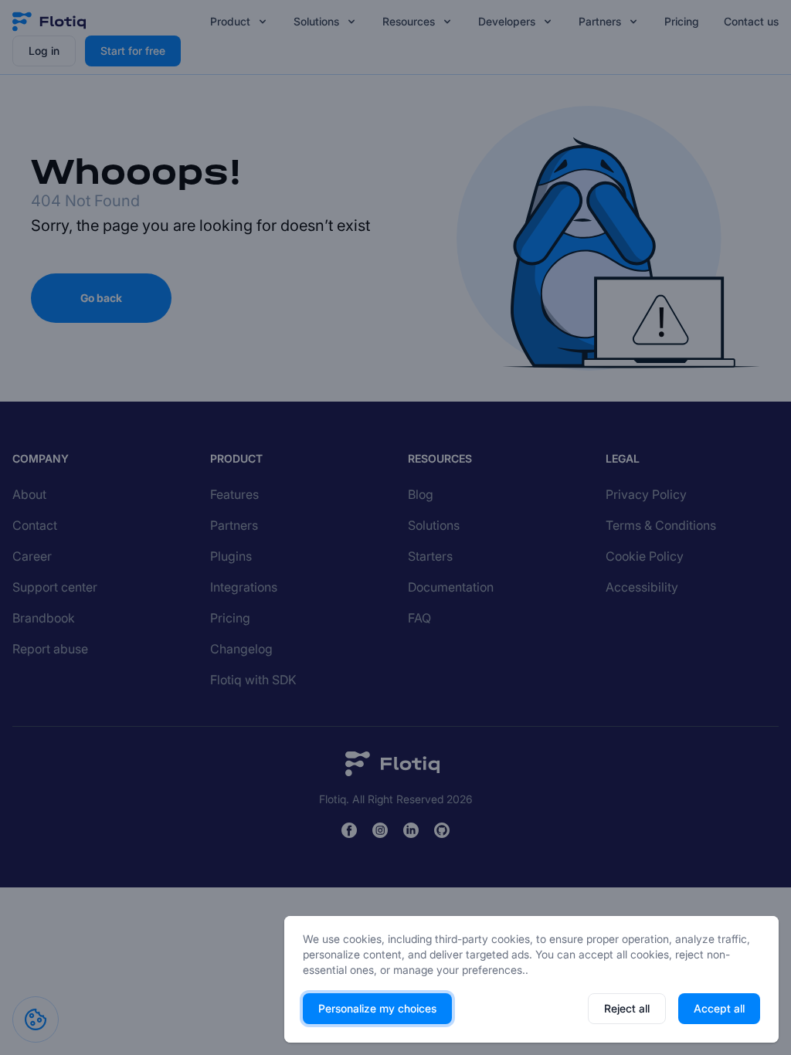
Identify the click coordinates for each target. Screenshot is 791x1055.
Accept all (719, 1008)
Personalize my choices (377, 1008)
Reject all (627, 1008)
